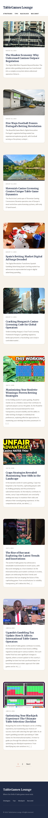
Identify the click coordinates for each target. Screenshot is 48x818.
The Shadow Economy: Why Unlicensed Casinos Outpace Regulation (22, 58)
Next (28, 764)
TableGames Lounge (18, 7)
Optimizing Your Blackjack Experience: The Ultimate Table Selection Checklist (22, 718)
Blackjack (24, 14)
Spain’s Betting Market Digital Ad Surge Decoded (24, 258)
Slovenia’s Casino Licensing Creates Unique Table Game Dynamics (22, 191)
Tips (16, 14)
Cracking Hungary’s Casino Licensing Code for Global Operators (22, 324)
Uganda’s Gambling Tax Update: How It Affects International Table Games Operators (22, 637)
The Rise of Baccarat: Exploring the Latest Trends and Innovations (22, 555)
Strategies (7, 14)
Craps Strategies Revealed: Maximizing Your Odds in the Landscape (23, 475)
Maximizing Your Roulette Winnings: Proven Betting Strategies (21, 392)
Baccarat (35, 14)
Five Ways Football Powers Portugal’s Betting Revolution (23, 125)
